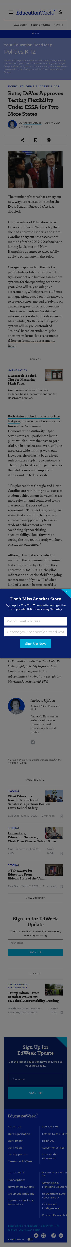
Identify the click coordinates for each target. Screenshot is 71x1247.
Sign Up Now (35, 644)
